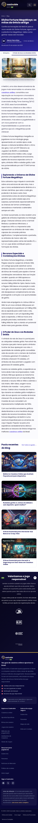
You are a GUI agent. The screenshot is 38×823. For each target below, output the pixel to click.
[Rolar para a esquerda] (1, 53)
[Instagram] (13, 783)
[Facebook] (3, 783)
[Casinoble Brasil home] (7, 657)
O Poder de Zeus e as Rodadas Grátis (24, 53)
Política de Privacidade (29, 815)
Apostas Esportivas (7, 717)
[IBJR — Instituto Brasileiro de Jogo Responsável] (19, 622)
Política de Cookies (7, 815)
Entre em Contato (26, 729)
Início (3, 16)
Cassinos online (6, 713)
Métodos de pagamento (5, 732)
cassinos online (8, 92)
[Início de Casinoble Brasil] (9, 4)
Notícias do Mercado (8, 763)
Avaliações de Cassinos (6, 737)
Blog (8, 16)
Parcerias (23, 719)
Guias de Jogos (6, 742)
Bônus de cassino (7, 722)
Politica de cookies (7, 768)
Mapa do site (24, 724)
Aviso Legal (5, 773)
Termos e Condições (7, 819)
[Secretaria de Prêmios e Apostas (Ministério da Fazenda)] (19, 611)
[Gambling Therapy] (19, 633)
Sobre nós (23, 714)
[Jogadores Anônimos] (19, 644)
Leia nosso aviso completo (20, 802)
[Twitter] (8, 783)
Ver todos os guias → (29, 445)
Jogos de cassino (7, 727)
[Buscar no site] (29, 5)
